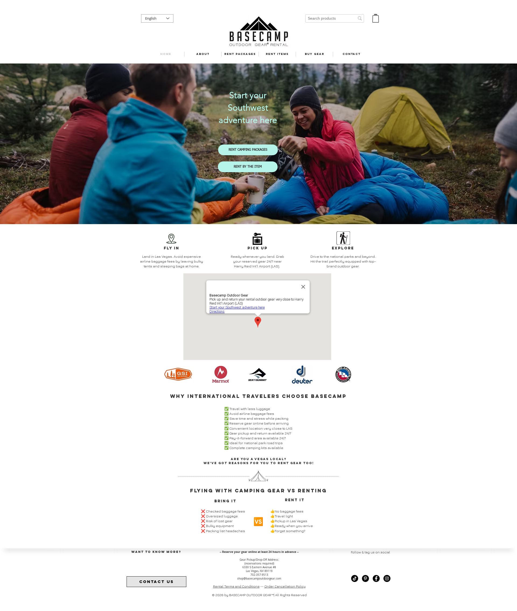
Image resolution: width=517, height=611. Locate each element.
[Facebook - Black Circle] (376, 578)
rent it (295, 500)
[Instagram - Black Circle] (386, 578)
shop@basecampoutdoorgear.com (259, 578)
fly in (171, 248)
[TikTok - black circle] (354, 578)
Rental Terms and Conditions (236, 586)
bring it (225, 501)
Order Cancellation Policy (285, 586)
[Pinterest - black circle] (365, 578)
